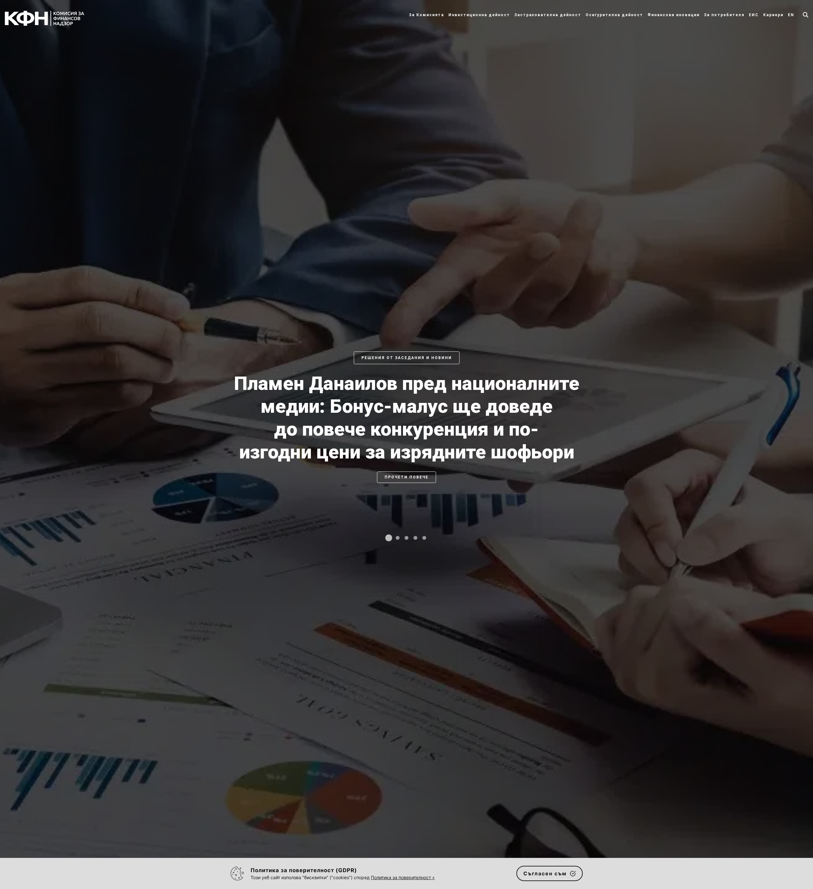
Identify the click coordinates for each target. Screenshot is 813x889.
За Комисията (426, 15)
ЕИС (754, 15)
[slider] (406, 451)
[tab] (389, 538)
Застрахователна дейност (547, 15)
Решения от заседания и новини (406, 358)
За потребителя (724, 15)
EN (791, 15)
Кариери (773, 15)
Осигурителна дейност (614, 15)
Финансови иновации (674, 15)
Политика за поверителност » (403, 877)
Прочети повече (406, 500)
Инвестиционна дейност (479, 15)
